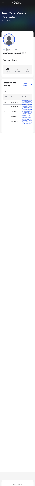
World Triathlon (17, 2)
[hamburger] (3, 3)
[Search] (31, 2)
